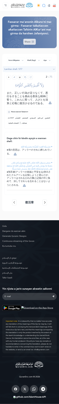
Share (28, 42)
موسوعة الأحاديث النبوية (12, 263)
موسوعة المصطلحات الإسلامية (15, 268)
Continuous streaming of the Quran (18, 241)
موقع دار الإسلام (9, 258)
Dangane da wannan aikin (13, 231)
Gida (4, 226)
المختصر (25, 118)
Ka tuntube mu (9, 246)
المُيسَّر (17, 118)
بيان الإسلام (7, 273)
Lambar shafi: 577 (13, 69)
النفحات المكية (14, 123)
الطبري (47, 118)
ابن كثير (40, 118)
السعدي (33, 118)
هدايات (24, 123)
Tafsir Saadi (7, 277)
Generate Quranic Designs (14, 236)
